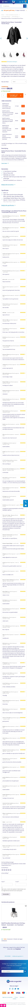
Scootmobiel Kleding (5, 16)
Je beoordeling (5, 873)
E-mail (17, 881)
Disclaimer (22, 997)
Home (2, 14)
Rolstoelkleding (15, 16)
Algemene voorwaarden (7, 997)
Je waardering (4, 867)
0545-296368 (7, 956)
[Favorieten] (22, 1)
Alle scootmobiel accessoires (12, 14)
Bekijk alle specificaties (7, 205)
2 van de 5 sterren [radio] (4, 870)
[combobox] (12, 6)
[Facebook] (10, 988)
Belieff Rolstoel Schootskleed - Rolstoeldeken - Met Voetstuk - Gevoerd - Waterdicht (6, 128)
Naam (3, 881)
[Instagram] (12, 988)
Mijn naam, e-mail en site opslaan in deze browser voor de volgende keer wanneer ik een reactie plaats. (13, 889)
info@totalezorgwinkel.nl (17, 956)
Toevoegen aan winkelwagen (13, 95)
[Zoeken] (25, 6)
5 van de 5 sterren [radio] (10, 870)
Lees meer (4, 163)
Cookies (14, 998)
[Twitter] (15, 988)
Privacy (16, 997)
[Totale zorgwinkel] (13, 1)
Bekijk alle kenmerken (7, 184)
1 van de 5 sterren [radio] (2, 870)
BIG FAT (12, 1004)
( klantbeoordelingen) (12, 61)
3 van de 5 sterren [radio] (6, 870)
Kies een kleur (5, 81)
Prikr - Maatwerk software (20, 1004)
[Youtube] (18, 988)
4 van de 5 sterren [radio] (8, 870)
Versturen (26, 971)
